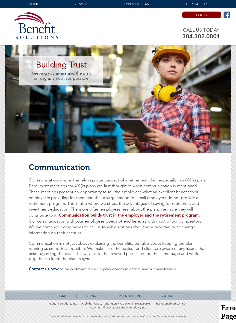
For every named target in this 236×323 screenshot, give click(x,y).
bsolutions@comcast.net (171, 303)
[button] (81, 4)
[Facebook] (227, 15)
